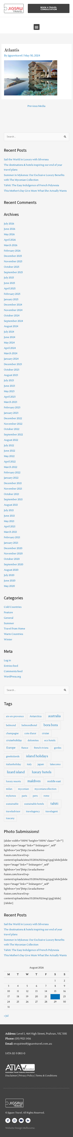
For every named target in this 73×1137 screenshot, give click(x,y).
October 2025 (11, 266)
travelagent (52, 811)
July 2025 (9, 277)
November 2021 (13, 488)
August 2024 (11, 326)
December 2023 (13, 364)
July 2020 (9, 575)
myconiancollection (45, 789)
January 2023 (11, 412)
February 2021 (12, 537)
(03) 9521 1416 (23, 1038)
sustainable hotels (34, 804)
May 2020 (9, 586)
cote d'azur (30, 733)
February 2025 (12, 293)
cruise (45, 733)
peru (35, 795)
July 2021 (9, 510)
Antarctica (35, 716)
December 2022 (13, 418)
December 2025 (13, 256)
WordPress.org (12, 676)
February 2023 (12, 407)
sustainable (12, 804)
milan (9, 789)
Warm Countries (13, 634)
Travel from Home (14, 628)
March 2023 (10, 402)
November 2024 (13, 310)
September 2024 (13, 321)
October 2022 (11, 429)
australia (54, 716)
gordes (57, 747)
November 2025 (13, 261)
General (8, 617)
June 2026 (9, 228)
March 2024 (10, 353)
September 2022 (13, 434)
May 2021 (9, 521)
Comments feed (13, 671)
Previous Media (36, 106)
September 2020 (13, 564)
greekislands (12, 756)
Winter (8, 639)
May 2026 (9, 234)
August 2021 (11, 504)
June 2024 (9, 337)
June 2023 (9, 385)
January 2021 (11, 542)
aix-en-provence (15, 716)
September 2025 (13, 272)
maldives (34, 781)
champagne (12, 733)
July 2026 (9, 223)
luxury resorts (13, 781)
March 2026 (10, 245)
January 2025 (11, 299)
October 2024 (11, 315)
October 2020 (12, 559)
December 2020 (13, 548)
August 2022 (11, 440)
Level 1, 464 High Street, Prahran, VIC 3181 (42, 1033)
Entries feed (11, 665)
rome (46, 795)
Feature (8, 612)
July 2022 (9, 445)
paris (24, 795)
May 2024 (9, 342)
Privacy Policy (26, 1075)
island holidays (37, 756)
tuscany (10, 818)
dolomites (33, 740)
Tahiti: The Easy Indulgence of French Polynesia (31, 185)
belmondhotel (29, 725)
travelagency (33, 811)
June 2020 (9, 580)
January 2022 (11, 477)
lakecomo (55, 764)
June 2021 (9, 515)
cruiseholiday (14, 740)
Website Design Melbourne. (20, 1128)
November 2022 (13, 423)
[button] (37, 27)
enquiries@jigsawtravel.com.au (33, 1043)
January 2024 (11, 358)
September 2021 (13, 499)
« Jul (6, 1015)
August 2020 (11, 569)
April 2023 (10, 396)
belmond (11, 725)
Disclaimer (11, 1075)
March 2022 (10, 467)
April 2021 (9, 526)
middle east (54, 781)
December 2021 (13, 483)
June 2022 (9, 450)
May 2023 (9, 391)
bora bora (51, 725)
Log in (7, 660)
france (24, 747)
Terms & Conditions (46, 1075)
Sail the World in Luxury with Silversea (26, 159)
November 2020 (13, 553)
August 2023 (11, 375)
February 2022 (12, 472)
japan (41, 764)
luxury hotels (41, 772)
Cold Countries (12, 606)
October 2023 (11, 369)
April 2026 (10, 239)
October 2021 (11, 494)
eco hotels (49, 740)
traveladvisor (13, 811)
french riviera (41, 747)
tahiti (54, 804)
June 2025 (9, 283)
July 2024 (9, 331)
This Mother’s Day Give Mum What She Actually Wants (35, 190)
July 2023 (9, 380)
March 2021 (10, 531)
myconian (23, 789)
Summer (9, 623)
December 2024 (13, 304)
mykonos (11, 795)
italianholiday (13, 764)
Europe (10, 747)
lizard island (16, 772)
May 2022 (9, 456)
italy (29, 764)
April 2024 (10, 348)
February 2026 (12, 250)
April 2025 (10, 288)
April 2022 (10, 461)
